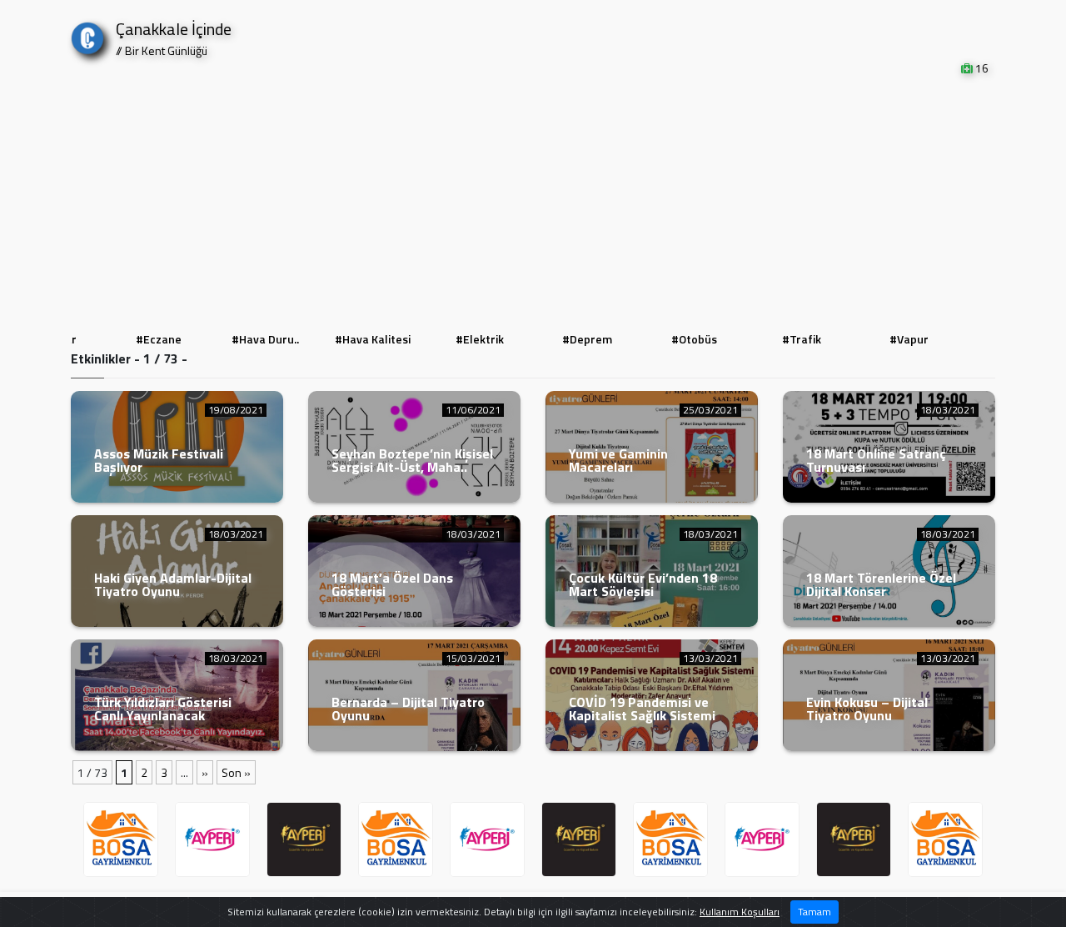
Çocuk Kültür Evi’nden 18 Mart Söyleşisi (643, 584)
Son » (236, 772)
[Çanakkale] (87, 34)
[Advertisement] (533, 201)
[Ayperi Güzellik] (212, 839)
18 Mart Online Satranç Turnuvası (876, 460)
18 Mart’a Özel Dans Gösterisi (392, 584)
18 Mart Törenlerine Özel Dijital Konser (881, 584)
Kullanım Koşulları (740, 911)
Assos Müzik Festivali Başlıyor (158, 460)
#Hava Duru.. (265, 339)
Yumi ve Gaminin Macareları (618, 460)
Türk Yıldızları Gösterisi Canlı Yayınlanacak (163, 708)
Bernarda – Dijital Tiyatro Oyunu (408, 708)
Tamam (814, 911)
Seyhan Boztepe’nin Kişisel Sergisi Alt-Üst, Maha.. (412, 460)
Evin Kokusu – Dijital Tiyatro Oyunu (867, 708)
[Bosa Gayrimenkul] (120, 839)
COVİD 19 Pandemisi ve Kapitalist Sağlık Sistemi (642, 708)
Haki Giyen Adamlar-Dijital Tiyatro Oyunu (173, 584)
